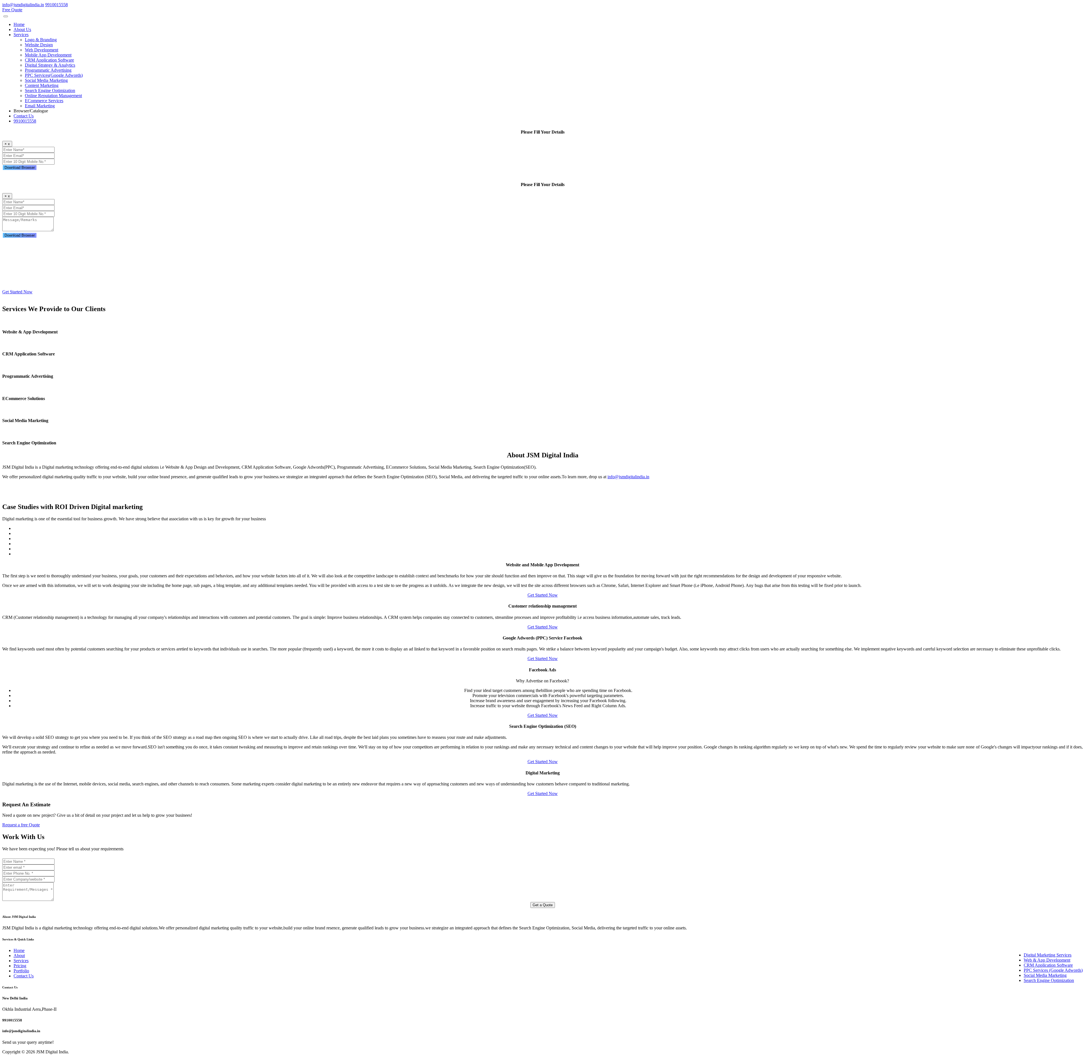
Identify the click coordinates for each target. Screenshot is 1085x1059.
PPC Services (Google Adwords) (1053, 970)
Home (19, 24)
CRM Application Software (49, 60)
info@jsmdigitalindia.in (628, 476)
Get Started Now (17, 291)
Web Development (41, 49)
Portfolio (21, 970)
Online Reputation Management (53, 95)
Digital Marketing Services (1047, 955)
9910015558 (25, 121)
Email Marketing (40, 105)
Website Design (39, 44)
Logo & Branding (41, 39)
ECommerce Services (44, 100)
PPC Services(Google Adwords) (54, 75)
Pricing (20, 965)
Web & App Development (1047, 960)
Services (21, 960)
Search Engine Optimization (50, 90)
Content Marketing (41, 85)
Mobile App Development (48, 55)
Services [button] (21, 34)
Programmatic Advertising (48, 70)
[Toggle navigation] (5, 16)
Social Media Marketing (46, 80)
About (19, 955)
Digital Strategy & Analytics (50, 65)
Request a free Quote (21, 824)
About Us (22, 29)
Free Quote (12, 9)
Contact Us (24, 115)
